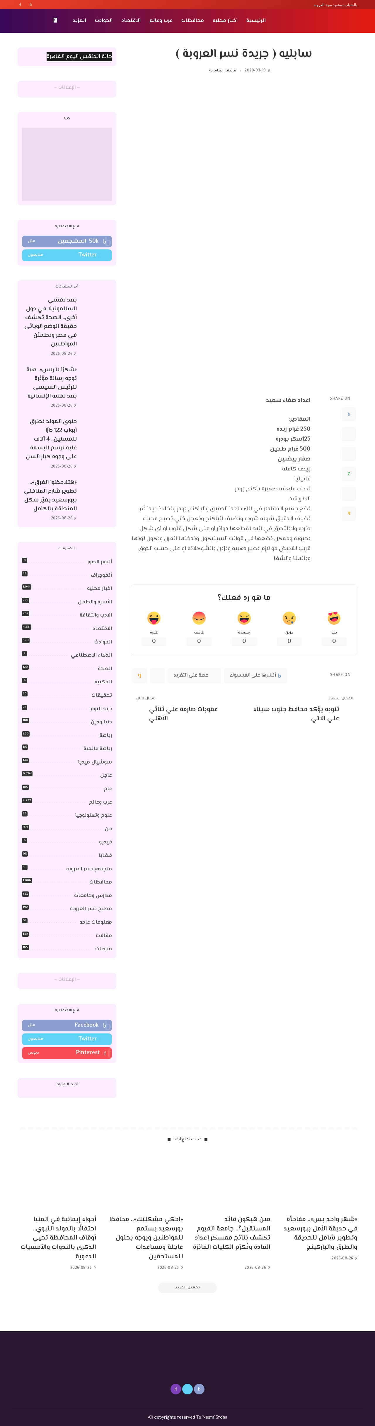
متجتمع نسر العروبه (89, 869)
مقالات (104, 936)
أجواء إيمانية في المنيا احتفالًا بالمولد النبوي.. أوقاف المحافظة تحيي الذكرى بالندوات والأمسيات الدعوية (58, 1238)
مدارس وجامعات (93, 896)
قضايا (105, 856)
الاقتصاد (102, 629)
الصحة (105, 669)
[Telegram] (349, 494)
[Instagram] (20, 4)
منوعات (103, 949)
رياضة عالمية (97, 749)
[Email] (349, 513)
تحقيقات (101, 695)
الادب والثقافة (96, 615)
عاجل (106, 775)
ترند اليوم (101, 709)
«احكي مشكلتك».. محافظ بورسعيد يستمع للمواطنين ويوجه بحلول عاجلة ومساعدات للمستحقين (146, 1238)
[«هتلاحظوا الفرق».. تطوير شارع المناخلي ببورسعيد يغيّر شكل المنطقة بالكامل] (97, 500)
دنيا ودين (101, 722)
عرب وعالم (100, 802)
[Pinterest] (349, 454)
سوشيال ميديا (95, 762)
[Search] (21, 21)
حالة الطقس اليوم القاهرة (79, 56)
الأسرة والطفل (95, 602)
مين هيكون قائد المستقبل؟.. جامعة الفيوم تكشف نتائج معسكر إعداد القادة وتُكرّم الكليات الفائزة (231, 1234)
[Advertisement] (67, 164)
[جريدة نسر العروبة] (323, 21)
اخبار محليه (99, 589)
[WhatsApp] (349, 474)
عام (108, 789)
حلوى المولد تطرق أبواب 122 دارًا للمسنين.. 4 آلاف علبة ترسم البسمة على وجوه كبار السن (51, 439)
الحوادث (103, 642)
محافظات (100, 882)
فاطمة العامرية (222, 71)
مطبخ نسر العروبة (91, 909)
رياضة (106, 736)
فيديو (105, 842)
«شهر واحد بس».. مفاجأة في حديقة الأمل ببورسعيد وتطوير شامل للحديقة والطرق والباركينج (320, 1234)
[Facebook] (30, 4)
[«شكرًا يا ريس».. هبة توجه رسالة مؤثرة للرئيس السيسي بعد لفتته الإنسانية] (97, 388)
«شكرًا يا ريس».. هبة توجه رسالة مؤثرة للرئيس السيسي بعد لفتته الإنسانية (51, 383)
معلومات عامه (95, 922)
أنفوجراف (101, 575)
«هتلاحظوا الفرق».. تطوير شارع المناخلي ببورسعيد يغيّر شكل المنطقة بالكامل (50, 495)
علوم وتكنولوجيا (93, 816)
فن (108, 829)
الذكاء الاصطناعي (91, 655)
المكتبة (103, 682)
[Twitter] (25, 4)
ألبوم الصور (99, 562)
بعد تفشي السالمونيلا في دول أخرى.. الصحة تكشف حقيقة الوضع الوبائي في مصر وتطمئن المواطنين (50, 322)
